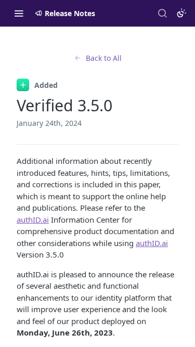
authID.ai (33, 219)
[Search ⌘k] (162, 13)
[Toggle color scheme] (181, 13)
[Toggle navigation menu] (18, 13)
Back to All (104, 58)
